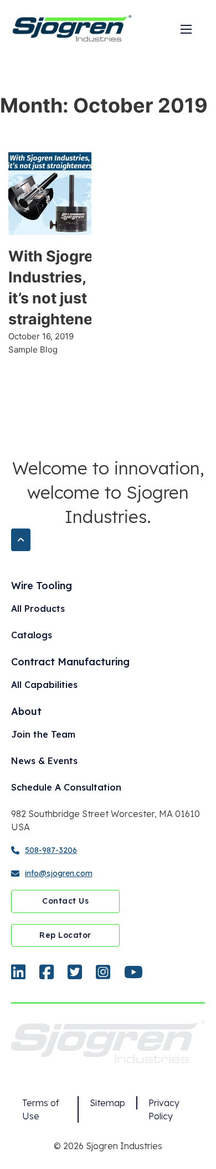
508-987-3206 (51, 850)
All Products (38, 608)
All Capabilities (44, 684)
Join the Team (43, 734)
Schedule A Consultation (66, 787)
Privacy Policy (163, 1109)
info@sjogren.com (58, 873)
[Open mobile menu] (186, 29)
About (26, 711)
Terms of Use (40, 1109)
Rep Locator (65, 935)
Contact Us (65, 901)
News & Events (44, 760)
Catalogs (31, 634)
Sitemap (107, 1102)
